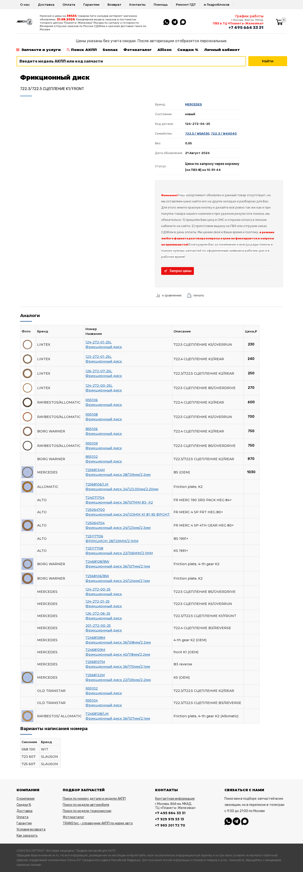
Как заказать (27, 836)
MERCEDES (193, 104)
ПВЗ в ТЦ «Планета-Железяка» (238, 23)
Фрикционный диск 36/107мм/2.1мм (117, 718)
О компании (26, 799)
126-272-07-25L (98, 371)
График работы (249, 16)
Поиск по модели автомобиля (86, 805)
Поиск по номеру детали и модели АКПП (94, 799)
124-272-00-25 (98, 589)
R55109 (91, 443)
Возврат (114, 4)
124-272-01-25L (98, 342)
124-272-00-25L (99, 385)
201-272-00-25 (98, 625)
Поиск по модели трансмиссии (87, 811)
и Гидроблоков (216, 4)
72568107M (95, 662)
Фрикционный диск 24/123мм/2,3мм (118, 528)
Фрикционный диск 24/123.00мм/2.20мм (121, 489)
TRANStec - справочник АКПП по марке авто (98, 823)
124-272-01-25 (97, 601)
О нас (25, 4)
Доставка (46, 4)
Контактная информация (175, 799)
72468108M (95, 638)
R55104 (91, 700)
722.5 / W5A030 (197, 133)
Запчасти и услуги (41, 49)
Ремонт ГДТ (186, 4)
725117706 (94, 536)
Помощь (161, 4)
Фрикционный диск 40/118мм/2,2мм (117, 654)
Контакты (137, 4)
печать (198, 295)
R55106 (91, 400)
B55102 (91, 456)
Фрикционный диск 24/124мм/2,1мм (117, 581)
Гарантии (91, 4)
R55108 (91, 414)
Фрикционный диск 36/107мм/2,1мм (117, 566)
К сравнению (172, 295)
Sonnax (110, 49)
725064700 (95, 510)
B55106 (91, 429)
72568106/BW (97, 576)
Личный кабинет (222, 49)
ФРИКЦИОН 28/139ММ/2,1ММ (111, 541)
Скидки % (187, 49)
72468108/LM (97, 714)
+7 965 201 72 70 (170, 825)
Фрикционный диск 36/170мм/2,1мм (117, 666)
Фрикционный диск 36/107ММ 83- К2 (119, 502)
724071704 (94, 497)
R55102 (91, 688)
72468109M (95, 650)
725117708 (94, 548)
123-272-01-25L (98, 356)
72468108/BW (97, 561)
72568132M (95, 675)
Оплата (68, 4)
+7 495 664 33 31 (245, 27)
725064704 (95, 523)
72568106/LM (96, 484)
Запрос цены (180, 271)
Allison (164, 49)
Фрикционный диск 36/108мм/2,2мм (118, 642)
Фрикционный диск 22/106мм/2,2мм (118, 680)
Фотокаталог (137, 49)
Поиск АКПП (84, 49)
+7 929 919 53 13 (169, 819)
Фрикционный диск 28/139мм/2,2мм (118, 474)
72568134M (95, 470)
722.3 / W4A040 (224, 133)
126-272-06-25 (97, 613)
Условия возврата (31, 829)
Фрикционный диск (103, 347)
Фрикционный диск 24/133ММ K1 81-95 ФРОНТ (127, 514)
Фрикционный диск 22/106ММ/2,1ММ (119, 553)
